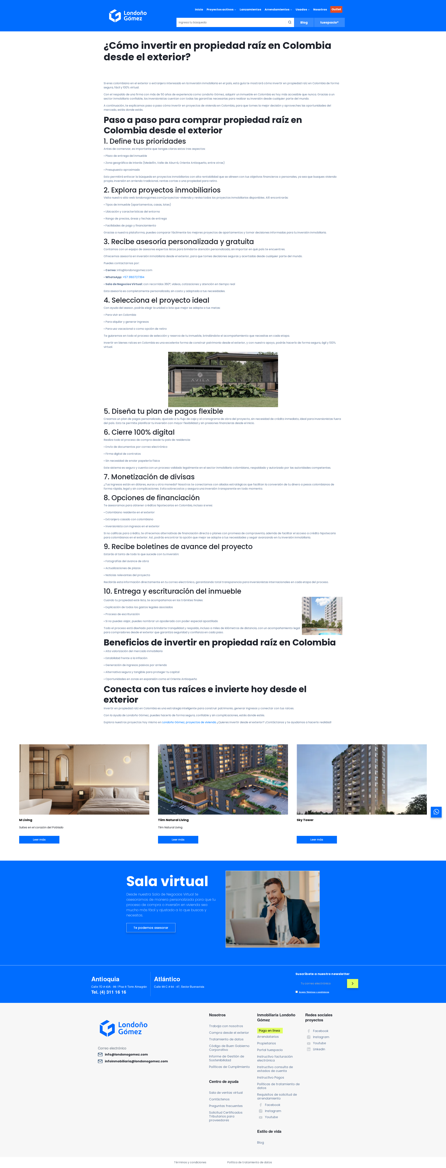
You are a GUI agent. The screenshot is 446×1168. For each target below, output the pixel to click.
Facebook (272, 1105)
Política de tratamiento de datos (249, 1162)
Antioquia (105, 978)
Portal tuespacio (270, 1050)
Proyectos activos (220, 9)
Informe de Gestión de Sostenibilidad (226, 1058)
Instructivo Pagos (270, 1077)
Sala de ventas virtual (226, 1092)
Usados (301, 9)
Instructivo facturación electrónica (275, 1058)
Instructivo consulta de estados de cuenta (275, 1069)
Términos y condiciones (190, 1162)
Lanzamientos (250, 9)
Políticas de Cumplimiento (229, 1067)
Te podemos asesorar (150, 927)
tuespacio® (329, 22)
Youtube (271, 1117)
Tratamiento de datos (226, 1039)
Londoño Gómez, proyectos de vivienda (189, 722)
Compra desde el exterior (229, 1032)
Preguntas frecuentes (226, 1106)
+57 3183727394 (133, 277)
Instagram (273, 1111)
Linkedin (319, 1049)
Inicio (199, 9)
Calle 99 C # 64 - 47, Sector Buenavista (179, 987)
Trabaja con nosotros (226, 1026)
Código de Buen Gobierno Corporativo (229, 1048)
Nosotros (320, 9)
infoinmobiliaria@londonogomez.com (136, 1061)
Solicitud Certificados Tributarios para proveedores (226, 1116)
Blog (304, 22)
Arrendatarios (268, 1036)
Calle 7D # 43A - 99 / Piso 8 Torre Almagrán (119, 987)
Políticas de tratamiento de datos (278, 1086)
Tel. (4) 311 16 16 (108, 992)
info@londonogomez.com (126, 1054)
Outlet (336, 9)
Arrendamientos (277, 9)
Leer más (39, 840)
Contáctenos (219, 1099)
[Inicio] (128, 16)
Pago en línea (269, 1030)
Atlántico (167, 978)
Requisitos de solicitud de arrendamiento (277, 1096)
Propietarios (266, 1043)
